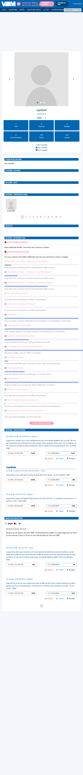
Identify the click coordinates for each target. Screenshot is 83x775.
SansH (10, 524)
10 (56, 217)
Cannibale (11, 467)
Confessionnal (58, 10)
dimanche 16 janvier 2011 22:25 (16, 529)
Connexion (77, 4)
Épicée (22, 10)
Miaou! (39, 118)
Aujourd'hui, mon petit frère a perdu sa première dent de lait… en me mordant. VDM (38, 475)
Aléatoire (13, 10)
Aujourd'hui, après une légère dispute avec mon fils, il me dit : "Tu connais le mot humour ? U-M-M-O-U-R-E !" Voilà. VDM (41, 500)
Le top (46, 10)
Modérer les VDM (62, 3)
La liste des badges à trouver (41, 423)
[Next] (60, 217)
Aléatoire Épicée (34, 10)
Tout (4, 10)
